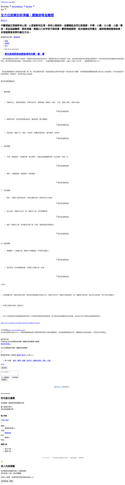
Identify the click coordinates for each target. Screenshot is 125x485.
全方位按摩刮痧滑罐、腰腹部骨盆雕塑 (27, 15)
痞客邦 (19, 355)
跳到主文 (4, 20)
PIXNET (48, 457)
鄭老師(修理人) (6, 344)
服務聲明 (81, 457)
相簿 (6, 41)
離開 (11, 481)
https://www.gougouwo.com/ (16, 330)
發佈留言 (4, 379)
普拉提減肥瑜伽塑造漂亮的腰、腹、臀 (25, 54)
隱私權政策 (73, 457)
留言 (23, 355)
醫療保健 (17, 37)
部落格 (7, 43)
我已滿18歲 (5, 481)
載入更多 (4, 368)
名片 (6, 46)
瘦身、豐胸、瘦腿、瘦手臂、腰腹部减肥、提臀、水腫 (31, 360)
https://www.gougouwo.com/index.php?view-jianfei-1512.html (20, 323)
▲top (2, 364)
